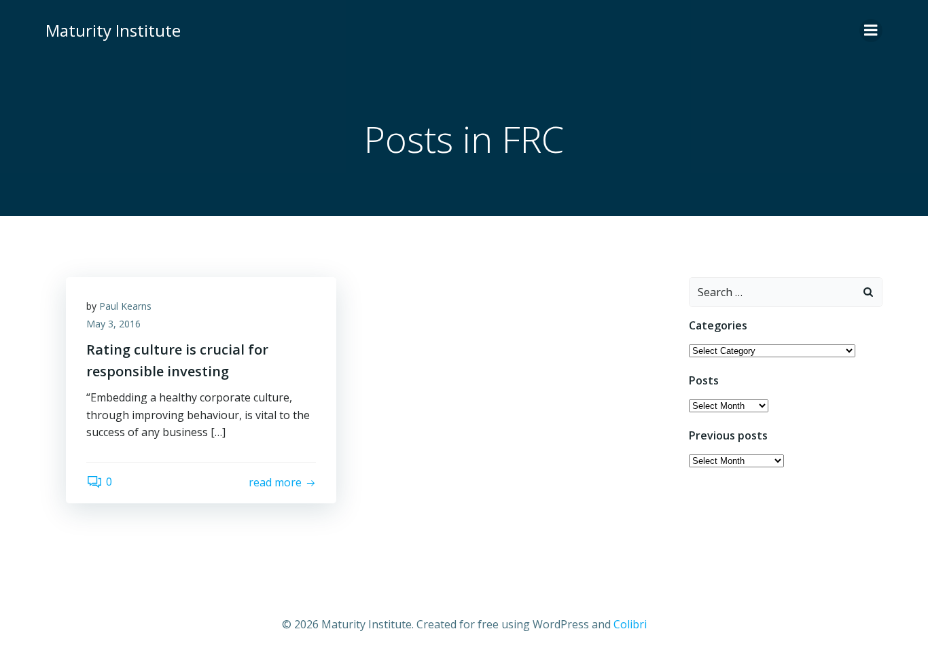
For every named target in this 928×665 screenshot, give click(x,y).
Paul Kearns (125, 306)
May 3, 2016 (113, 323)
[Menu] (870, 30)
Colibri (630, 624)
